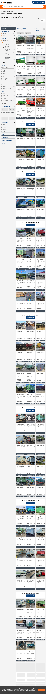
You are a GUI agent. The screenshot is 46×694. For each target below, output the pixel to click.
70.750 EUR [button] (29, 166)
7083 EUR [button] (19, 245)
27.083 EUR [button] (39, 523)
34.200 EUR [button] (19, 359)
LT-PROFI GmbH (21, 197)
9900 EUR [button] (38, 380)
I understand (41, 690)
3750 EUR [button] (29, 587)
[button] (8, 28)
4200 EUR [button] (29, 679)
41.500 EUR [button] (39, 565)
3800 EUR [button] (19, 473)
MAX (9, 108)
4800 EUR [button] (29, 245)
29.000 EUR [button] (19, 94)
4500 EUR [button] (38, 401)
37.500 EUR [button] (19, 338)
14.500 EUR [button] (39, 359)
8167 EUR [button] (29, 145)
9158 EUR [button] (19, 452)
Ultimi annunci (4, 122)
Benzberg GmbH (21, 340)
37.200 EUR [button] (29, 359)
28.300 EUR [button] (39, 338)
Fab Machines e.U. (21, 168)
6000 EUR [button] (29, 115)
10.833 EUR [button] (29, 308)
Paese (2, 91)
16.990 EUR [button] (29, 338)
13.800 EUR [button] (19, 216)
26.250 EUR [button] (39, 616)
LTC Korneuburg (21, 268)
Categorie (3, 38)
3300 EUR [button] (29, 473)
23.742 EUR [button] (39, 145)
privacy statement (6, 691)
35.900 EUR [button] (19, 401)
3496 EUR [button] (38, 216)
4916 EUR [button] (38, 195)
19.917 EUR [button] (29, 637)
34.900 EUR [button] (19, 523)
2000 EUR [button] (38, 308)
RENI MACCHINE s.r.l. (21, 75)
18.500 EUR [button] (39, 94)
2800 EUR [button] (19, 544)
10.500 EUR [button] (29, 73)
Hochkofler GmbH (30, 168)
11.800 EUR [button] (29, 195)
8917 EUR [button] (29, 616)
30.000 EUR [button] (19, 637)
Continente (4, 82)
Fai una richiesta (30, 124)
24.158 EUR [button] (29, 431)
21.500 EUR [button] (19, 145)
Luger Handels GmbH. (41, 454)
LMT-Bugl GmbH (41, 567)
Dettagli (3, 134)
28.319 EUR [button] (29, 401)
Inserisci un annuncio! (40, 2)
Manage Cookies (30, 690)
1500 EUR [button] (19, 308)
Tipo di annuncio (5, 31)
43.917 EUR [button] (19, 587)
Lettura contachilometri (6, 140)
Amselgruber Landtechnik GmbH (22, 247)
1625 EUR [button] (19, 166)
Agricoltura (5, 11)
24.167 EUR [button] (29, 523)
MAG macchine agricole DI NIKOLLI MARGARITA (35, 117)
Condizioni (3, 143)
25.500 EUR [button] (39, 658)
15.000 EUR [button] (29, 52)
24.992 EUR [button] (39, 431)
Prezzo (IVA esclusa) (6, 106)
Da (2, 117)
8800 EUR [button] (19, 679)
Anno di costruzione (6, 115)
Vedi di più (43, 20)
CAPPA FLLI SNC (40, 54)
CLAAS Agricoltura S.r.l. (31, 54)
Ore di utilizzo (4, 137)
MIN (2, 108)
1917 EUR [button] (38, 637)
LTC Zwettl (40, 218)
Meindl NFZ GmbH (40, 117)
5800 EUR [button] (38, 166)
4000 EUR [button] (19, 565)
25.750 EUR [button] (29, 216)
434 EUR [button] (29, 266)
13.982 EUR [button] (19, 266)
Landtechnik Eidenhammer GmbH (33, 147)
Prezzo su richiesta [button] (19, 52)
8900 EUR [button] (38, 115)
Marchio (3, 65)
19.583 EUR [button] (39, 452)
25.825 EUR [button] (19, 494)
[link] (21, 39)
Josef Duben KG (21, 147)
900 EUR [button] (19, 431)
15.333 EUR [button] (19, 287)
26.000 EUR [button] (29, 452)
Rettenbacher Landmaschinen (32, 618)
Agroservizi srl (20, 54)
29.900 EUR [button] (19, 616)
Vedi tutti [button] (5, 62)
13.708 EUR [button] (39, 494)
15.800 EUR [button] (39, 245)
